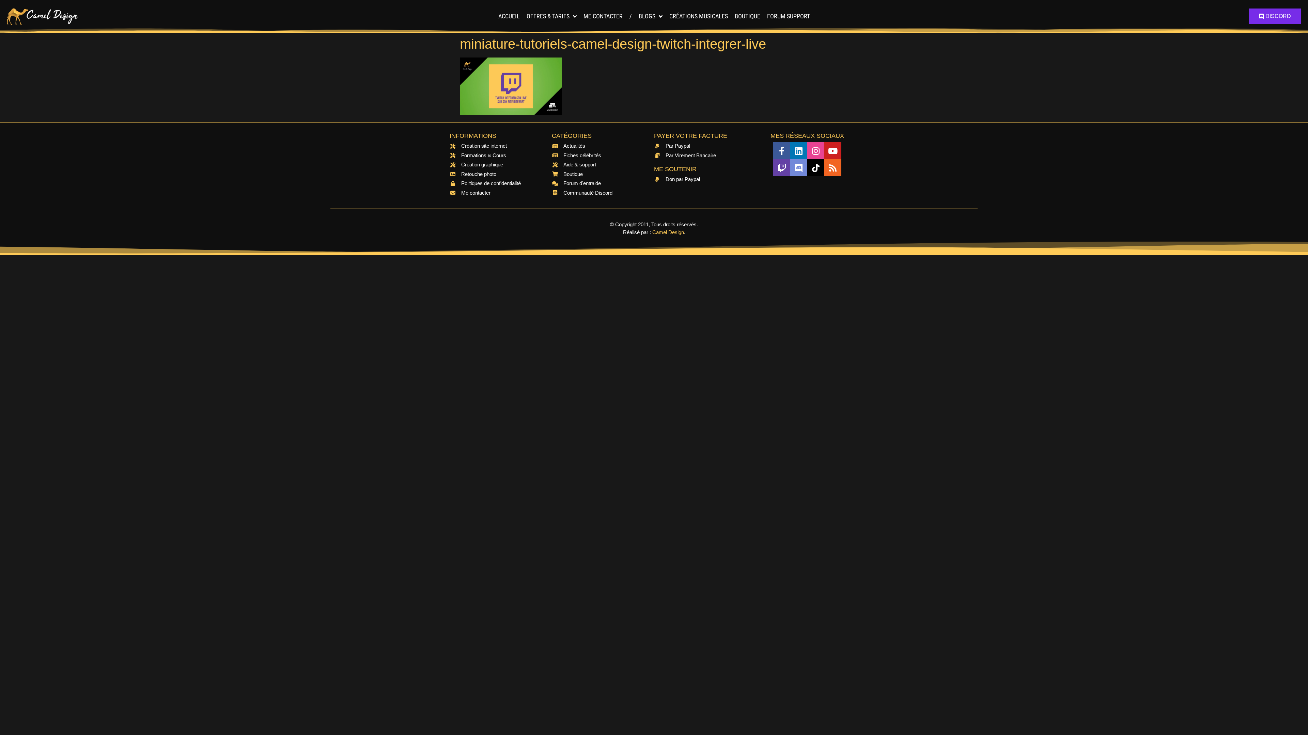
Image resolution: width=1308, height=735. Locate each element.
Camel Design (668, 232)
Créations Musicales (698, 16)
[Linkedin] (798, 150)
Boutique (747, 16)
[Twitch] (781, 167)
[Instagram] (815, 150)
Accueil (509, 16)
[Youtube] (832, 150)
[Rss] (832, 167)
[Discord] (798, 167)
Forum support (788, 16)
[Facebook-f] (781, 150)
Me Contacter (603, 16)
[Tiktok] (815, 167)
